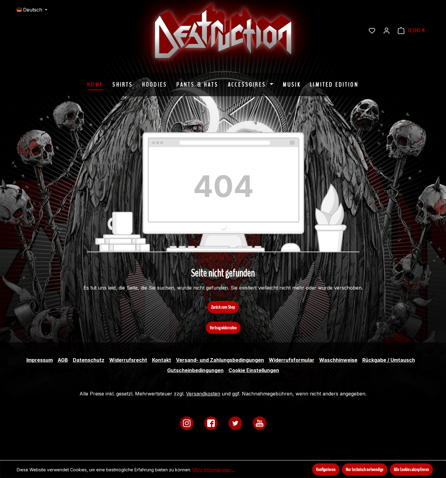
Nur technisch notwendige (364, 469)
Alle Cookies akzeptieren (411, 469)
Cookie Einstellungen (253, 370)
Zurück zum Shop (223, 307)
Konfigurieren (326, 469)
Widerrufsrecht (128, 360)
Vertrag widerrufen (223, 327)
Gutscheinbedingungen (195, 370)
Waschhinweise (338, 360)
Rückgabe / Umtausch (388, 360)
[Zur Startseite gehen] (268, 30)
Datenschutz (88, 360)
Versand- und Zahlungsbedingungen (220, 360)
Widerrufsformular (291, 360)
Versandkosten (203, 394)
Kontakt (161, 360)
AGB (63, 360)
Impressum (39, 360)
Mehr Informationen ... (213, 469)
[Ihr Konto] (386, 30)
